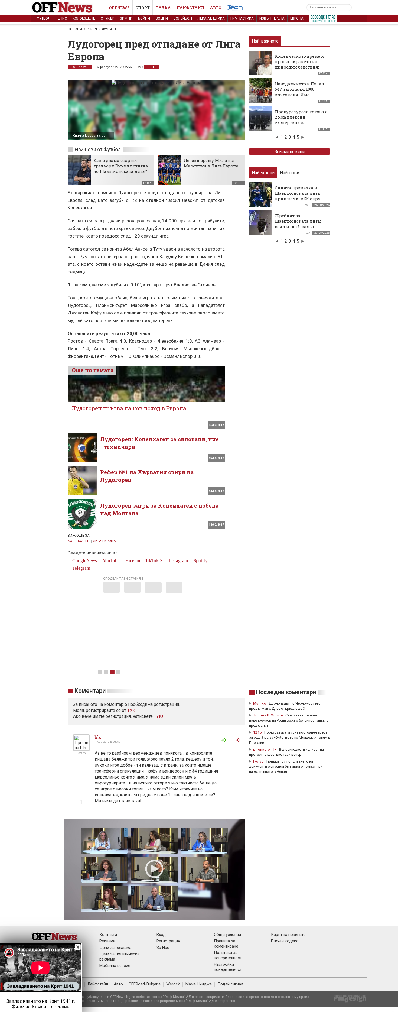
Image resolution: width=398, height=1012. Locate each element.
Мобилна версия (114, 965)
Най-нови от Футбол (97, 149)
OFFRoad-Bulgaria (145, 984)
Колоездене (84, 18)
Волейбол (183, 18)
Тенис (61, 18)
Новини (75, 29)
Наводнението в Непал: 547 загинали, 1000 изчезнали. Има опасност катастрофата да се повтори (300, 94)
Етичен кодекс (284, 941)
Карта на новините (288, 934)
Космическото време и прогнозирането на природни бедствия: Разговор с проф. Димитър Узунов (299, 66)
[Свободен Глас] (323, 20)
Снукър (107, 18)
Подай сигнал (230, 984)
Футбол (43, 18)
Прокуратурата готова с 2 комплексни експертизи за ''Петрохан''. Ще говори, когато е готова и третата (301, 125)
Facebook (134, 560)
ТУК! (158, 716)
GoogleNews (84, 560)
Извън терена (272, 18)
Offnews (119, 7)
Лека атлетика (211, 18)
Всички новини (289, 151)
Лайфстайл (190, 7)
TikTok (152, 560)
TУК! (132, 710)
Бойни (144, 18)
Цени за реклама (115, 947)
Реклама (107, 941)
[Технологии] (235, 8)
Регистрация (168, 941)
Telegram (80, 568)
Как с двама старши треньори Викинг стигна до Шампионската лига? (120, 166)
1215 (257, 732)
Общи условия (227, 934)
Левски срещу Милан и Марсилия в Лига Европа (211, 163)
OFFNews (79, 67)
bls (98, 737)
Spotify (200, 560)
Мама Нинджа (198, 984)
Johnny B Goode (268, 715)
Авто (215, 7)
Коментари (90, 691)
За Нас (162, 947)
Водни (162, 18)
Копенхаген (79, 541)
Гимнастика (242, 18)
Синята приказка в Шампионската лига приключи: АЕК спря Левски (298, 196)
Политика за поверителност (228, 955)
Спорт (142, 7)
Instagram (178, 560)
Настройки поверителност (228, 967)
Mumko (259, 703)
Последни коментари (286, 692)
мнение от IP (265, 749)
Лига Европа (104, 541)
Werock (173, 984)
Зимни (126, 18)
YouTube (111, 560)
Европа (297, 18)
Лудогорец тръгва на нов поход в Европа (129, 408)
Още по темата (93, 370)
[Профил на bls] (81, 748)
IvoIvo (258, 761)
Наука (163, 7)
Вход (161, 934)
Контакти (108, 934)
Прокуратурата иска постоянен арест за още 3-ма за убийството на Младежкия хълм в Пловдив (289, 737)
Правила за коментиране (226, 944)
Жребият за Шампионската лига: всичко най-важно (298, 221)
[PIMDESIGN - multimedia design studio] (348, 1000)
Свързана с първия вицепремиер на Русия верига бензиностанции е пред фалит (288, 720)
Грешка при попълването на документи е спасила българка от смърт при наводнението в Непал (285, 766)
